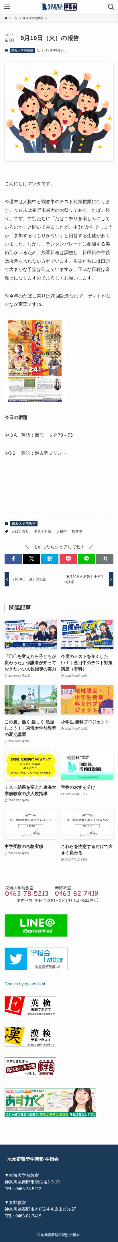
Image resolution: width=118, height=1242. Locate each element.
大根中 (61, 532)
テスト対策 (42, 532)
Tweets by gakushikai (25, 984)
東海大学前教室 (22, 50)
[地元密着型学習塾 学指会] (59, 7)
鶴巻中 (77, 532)
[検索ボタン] (111, 7)
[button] (13, 559)
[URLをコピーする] (104, 559)
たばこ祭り (20, 532)
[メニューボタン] (7, 7)
